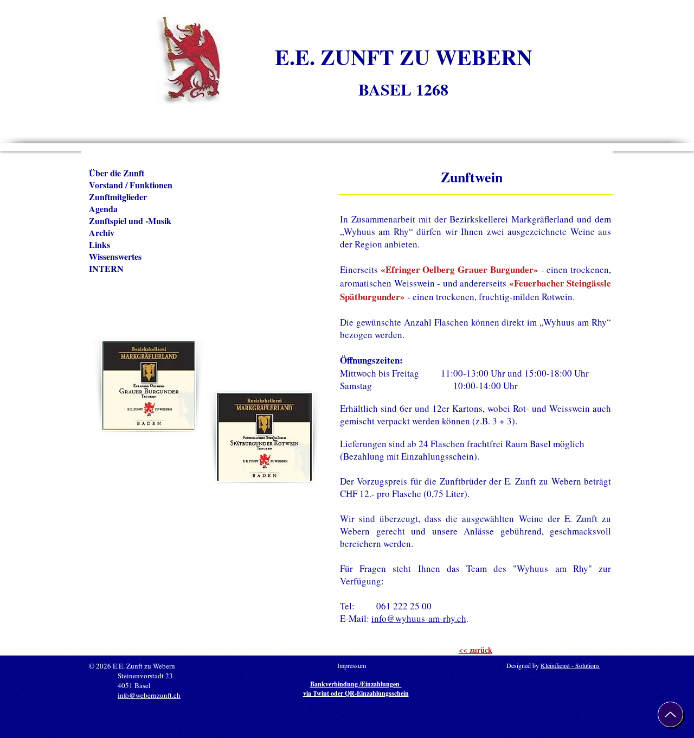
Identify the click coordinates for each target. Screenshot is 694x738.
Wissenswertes (115, 257)
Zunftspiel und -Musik (130, 221)
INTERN (106, 269)
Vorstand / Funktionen (130, 185)
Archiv (101, 233)
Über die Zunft (116, 173)
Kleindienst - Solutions (570, 665)
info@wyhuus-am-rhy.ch (418, 618)
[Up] (670, 714)
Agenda (103, 209)
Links (99, 245)
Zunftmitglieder (118, 197)
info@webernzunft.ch (149, 695)
